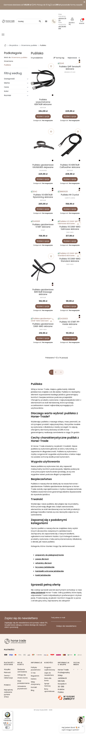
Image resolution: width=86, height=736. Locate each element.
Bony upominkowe (49, 690)
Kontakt (34, 687)
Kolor (6, 91)
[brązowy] (79, 62)
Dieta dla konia (47, 679)
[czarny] (52, 95)
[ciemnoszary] (79, 220)
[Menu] (11, 712)
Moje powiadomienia (22, 682)
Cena (6, 87)
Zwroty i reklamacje (8, 676)
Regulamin (35, 676)
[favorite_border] (70, 63)
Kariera (33, 679)
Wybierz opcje (43, 116)
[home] (5, 45)
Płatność (7, 672)
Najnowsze (74, 57)
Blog (32, 690)
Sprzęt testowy (47, 684)
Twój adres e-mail (58, 618)
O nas (33, 673)
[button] (46, 21)
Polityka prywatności (35, 668)
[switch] (7, 727)
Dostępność (9, 78)
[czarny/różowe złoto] (79, 190)
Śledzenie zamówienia (22, 670)
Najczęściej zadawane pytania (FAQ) (8, 693)
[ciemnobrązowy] (52, 190)
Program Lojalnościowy (49, 668)
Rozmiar (7, 95)
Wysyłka (7, 669)
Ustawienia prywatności (22, 687)
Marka (7, 83)
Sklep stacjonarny (35, 683)
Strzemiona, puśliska (19, 57)
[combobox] (29, 21)
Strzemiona (8, 61)
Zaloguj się (21, 675)
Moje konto (20, 664)
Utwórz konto (22, 678)
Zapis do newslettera (49, 674)
